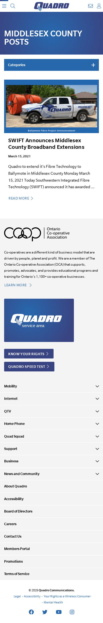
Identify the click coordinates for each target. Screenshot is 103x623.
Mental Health (53, 602)
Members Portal (17, 549)
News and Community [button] (22, 474)
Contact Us (12, 536)
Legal (17, 596)
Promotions (13, 561)
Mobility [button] (10, 386)
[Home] (51, 6)
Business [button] (11, 461)
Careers (10, 524)
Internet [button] (11, 399)
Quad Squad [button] (14, 436)
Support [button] (10, 449)
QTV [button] (7, 411)
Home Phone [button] (14, 424)
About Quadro (15, 486)
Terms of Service (16, 574)
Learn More (16, 285)
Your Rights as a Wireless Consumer (67, 596)
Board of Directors (18, 511)
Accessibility (14, 499)
